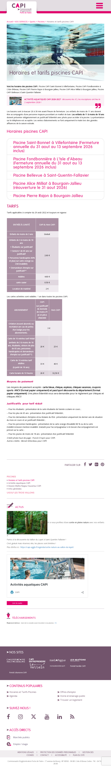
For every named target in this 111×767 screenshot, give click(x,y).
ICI (76, 99)
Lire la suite (17, 603)
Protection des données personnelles (58, 752)
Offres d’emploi (68, 692)
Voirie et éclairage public (72, 695)
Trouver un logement (71, 699)
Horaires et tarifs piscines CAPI (21, 480)
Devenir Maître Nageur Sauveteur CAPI (24, 486)
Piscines (11, 476)
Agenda (13, 695)
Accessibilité (61, 755)
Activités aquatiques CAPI (19, 483)
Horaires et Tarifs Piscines (22, 692)
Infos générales (15, 489)
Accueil (10, 21)
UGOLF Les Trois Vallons (20, 492)
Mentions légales (25, 752)
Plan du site (78, 755)
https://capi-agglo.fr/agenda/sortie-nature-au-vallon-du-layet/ (47, 547)
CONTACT (44, 755)
